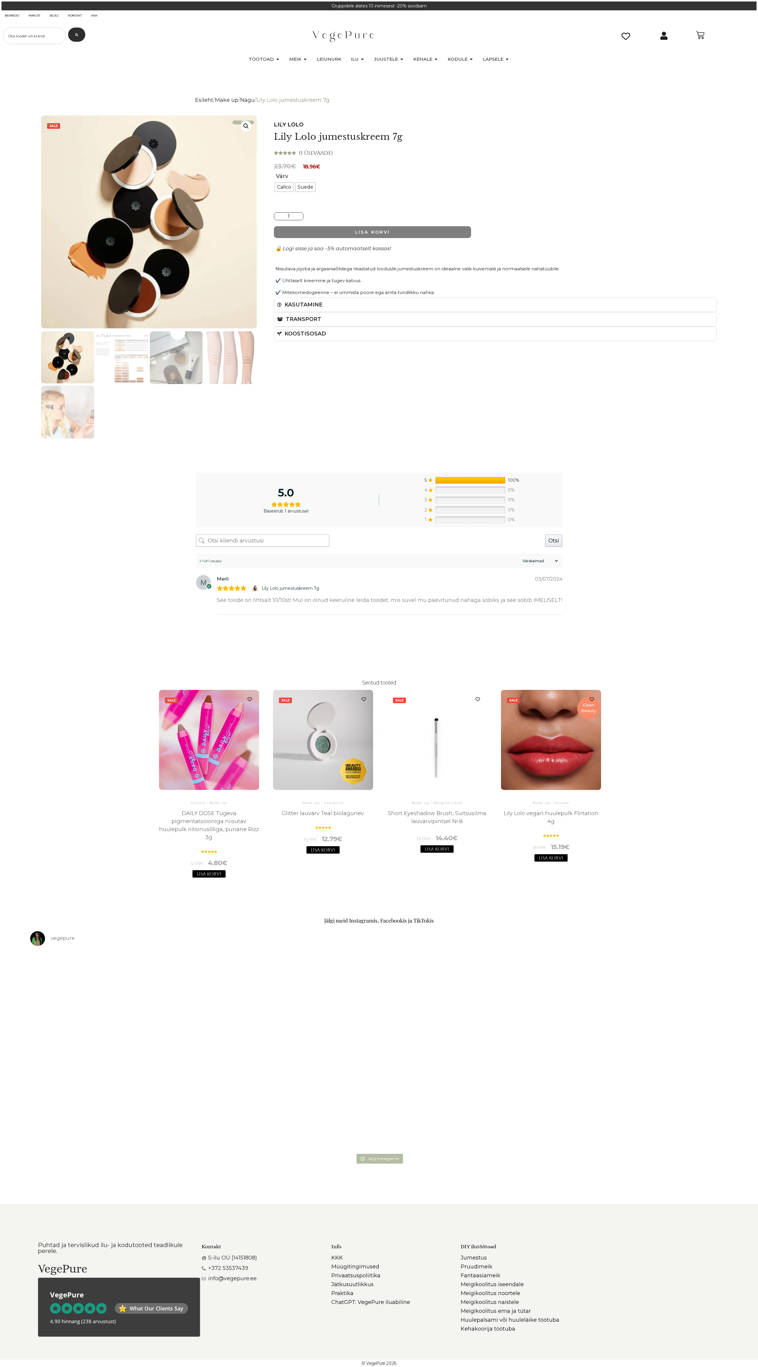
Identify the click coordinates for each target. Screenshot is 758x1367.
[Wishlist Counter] (626, 36)
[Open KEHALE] (436, 59)
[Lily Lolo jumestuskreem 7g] (256, 588)
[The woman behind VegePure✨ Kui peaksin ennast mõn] (466, 1001)
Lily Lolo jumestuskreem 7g (290, 588)
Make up (226, 100)
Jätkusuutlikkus (352, 1284)
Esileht (204, 100)
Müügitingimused (355, 1266)
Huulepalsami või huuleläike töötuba (510, 1320)
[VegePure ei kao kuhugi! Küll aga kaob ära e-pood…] (116, 1001)
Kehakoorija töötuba (488, 1329)
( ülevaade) (316, 153)
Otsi (553, 540)
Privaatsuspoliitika (355, 1275)
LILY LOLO (288, 124)
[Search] (76, 35)
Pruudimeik (476, 1266)
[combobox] (34, 36)
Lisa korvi (372, 232)
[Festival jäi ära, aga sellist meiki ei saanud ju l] (466, 1100)
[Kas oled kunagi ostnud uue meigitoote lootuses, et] (641, 1100)
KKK (337, 1257)
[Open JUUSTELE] (401, 59)
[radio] (284, 187)
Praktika (342, 1293)
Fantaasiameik (480, 1275)
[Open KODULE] (471, 59)
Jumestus (474, 1257)
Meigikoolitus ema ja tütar (496, 1311)
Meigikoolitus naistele (490, 1302)
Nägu (247, 100)
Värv (282, 176)
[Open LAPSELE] (507, 59)
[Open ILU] (362, 59)
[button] (246, 126)
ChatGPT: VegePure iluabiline (370, 1302)
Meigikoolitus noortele (490, 1293)
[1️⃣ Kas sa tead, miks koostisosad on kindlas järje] (291, 1100)
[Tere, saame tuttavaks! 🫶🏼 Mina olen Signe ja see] (116, 1100)
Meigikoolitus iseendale (492, 1284)
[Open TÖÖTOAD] (277, 59)
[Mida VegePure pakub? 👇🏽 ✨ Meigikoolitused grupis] (291, 1001)
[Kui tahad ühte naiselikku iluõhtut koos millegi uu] (641, 1001)
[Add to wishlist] (249, 699)
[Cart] (700, 35)
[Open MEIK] (305, 59)
